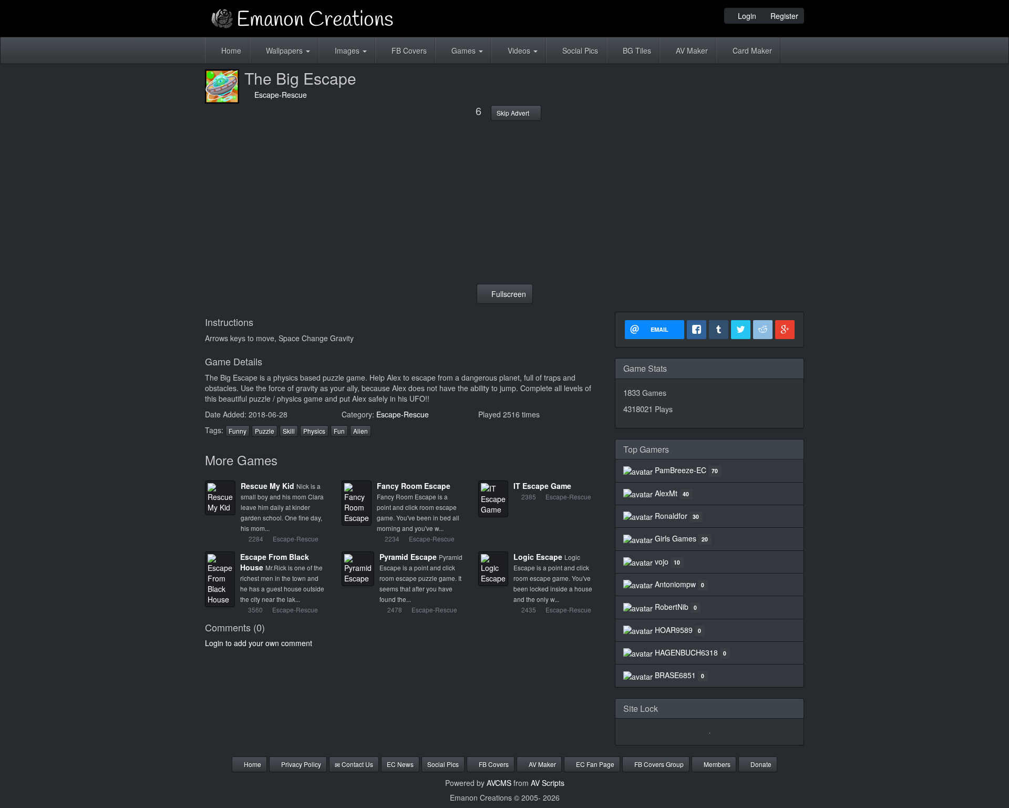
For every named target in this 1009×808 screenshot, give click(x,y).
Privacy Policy (300, 764)
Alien (360, 430)
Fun (339, 430)
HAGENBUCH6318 (686, 652)
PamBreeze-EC (680, 470)
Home (230, 50)
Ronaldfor (671, 515)
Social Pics (579, 50)
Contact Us (356, 764)
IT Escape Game (542, 485)
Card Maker (751, 50)
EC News (400, 764)
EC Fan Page (594, 764)
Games (463, 50)
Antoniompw (675, 584)
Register (783, 16)
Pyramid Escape (408, 556)
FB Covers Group (658, 764)
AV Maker (691, 50)
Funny (237, 430)
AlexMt (666, 493)
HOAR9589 (674, 630)
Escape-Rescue (278, 94)
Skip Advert (514, 112)
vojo (661, 561)
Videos (519, 50)
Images (347, 50)
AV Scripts (547, 783)
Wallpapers (284, 50)
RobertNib (671, 606)
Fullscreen (507, 294)
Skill (289, 430)
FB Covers (408, 50)
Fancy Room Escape (413, 485)
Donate (760, 764)
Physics (314, 430)
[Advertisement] (504, 202)
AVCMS (499, 783)
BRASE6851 (675, 675)
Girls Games (675, 538)
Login (746, 16)
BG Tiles (636, 50)
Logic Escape (537, 556)
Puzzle (264, 430)
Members (716, 764)
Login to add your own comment (258, 643)
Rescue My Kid (267, 485)
